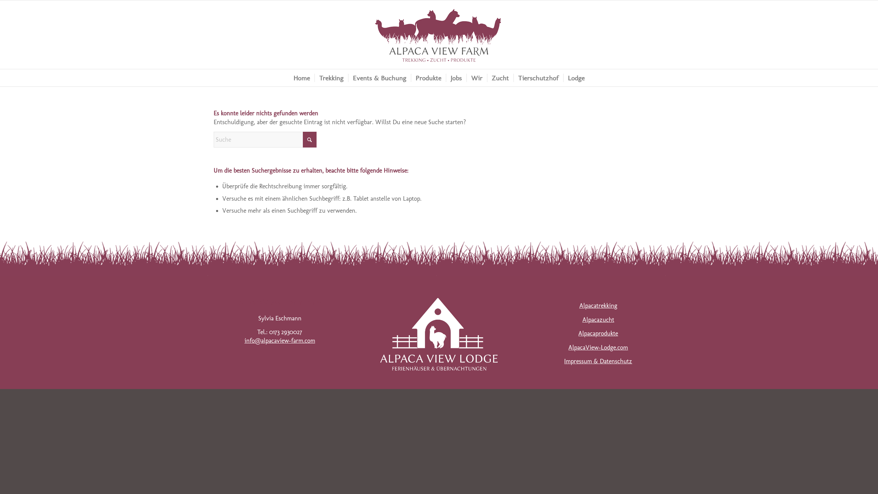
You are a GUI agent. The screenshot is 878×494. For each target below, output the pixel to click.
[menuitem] (302, 77)
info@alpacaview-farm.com (280, 340)
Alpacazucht (598, 320)
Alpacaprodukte (598, 333)
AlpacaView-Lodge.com (598, 347)
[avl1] (439, 334)
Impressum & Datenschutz (598, 361)
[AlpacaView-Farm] (439, 34)
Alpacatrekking (598, 305)
